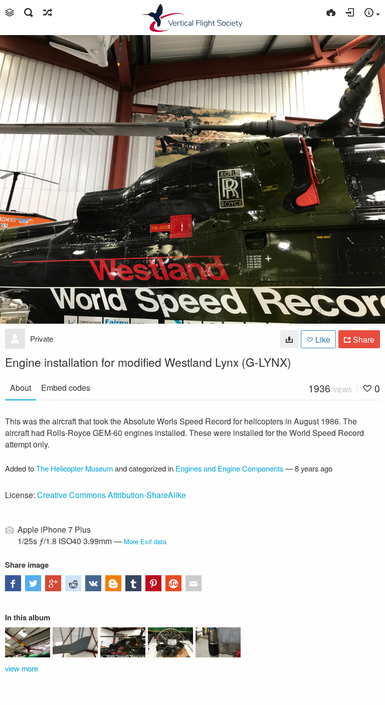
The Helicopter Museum (74, 468)
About (20, 387)
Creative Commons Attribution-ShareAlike (111, 495)
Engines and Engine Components (229, 468)
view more (21, 668)
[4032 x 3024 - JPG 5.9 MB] (289, 339)
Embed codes (65, 387)
